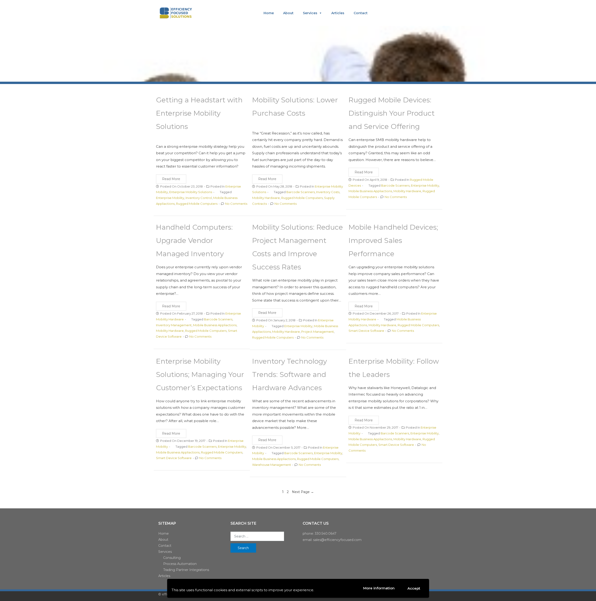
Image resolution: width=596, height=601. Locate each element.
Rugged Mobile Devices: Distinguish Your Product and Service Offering (392, 113)
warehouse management (271, 465)
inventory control (199, 198)
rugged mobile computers (196, 203)
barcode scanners (300, 192)
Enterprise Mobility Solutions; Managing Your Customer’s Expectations (200, 374)
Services (310, 13)
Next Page (303, 492)
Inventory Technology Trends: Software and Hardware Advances (289, 374)
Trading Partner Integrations (186, 570)
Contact (361, 13)
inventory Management (174, 325)
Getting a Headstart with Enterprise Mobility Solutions (199, 113)
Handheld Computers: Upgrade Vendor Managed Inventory (194, 240)
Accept (413, 588)
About (288, 13)
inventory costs (327, 192)
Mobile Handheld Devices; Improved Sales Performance (393, 240)
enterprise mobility (170, 198)
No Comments (236, 203)
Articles (337, 13)
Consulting (172, 558)
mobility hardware (266, 198)
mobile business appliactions (370, 191)
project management (317, 331)
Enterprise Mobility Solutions (190, 192)
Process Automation (180, 564)
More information (379, 588)
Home (269, 13)
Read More (171, 179)
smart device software (366, 330)
